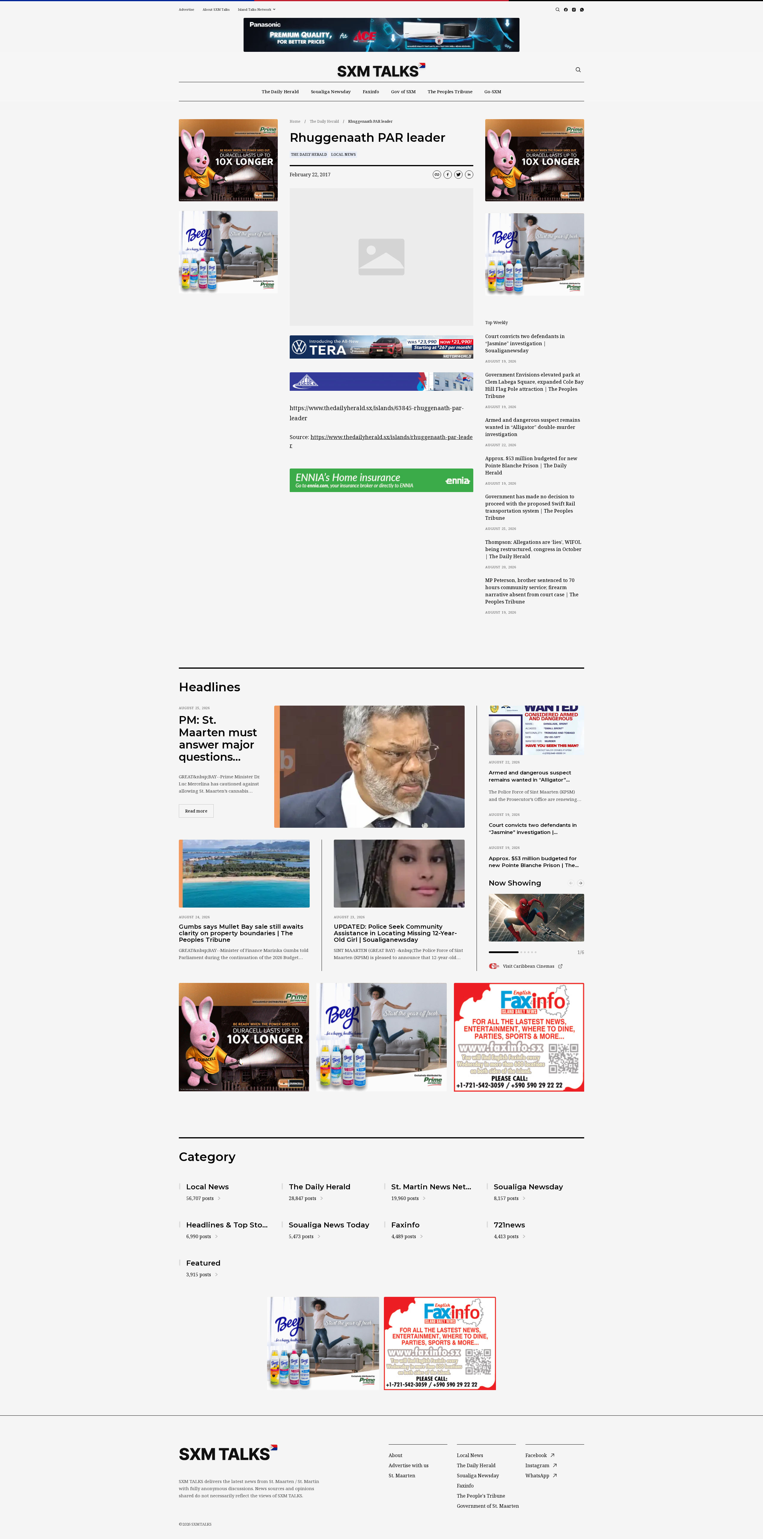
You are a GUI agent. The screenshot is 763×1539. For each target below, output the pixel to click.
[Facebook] (566, 9)
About (395, 1455)
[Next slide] (580, 883)
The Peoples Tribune (450, 91)
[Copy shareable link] (437, 174)
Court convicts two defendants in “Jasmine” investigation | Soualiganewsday (525, 343)
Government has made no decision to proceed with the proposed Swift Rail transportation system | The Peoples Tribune (530, 507)
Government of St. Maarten (488, 1506)
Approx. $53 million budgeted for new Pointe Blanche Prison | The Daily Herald (531, 465)
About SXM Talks (216, 9)
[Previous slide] (571, 883)
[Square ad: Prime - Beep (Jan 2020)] (381, 1037)
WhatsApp (537, 1475)
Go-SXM (492, 91)
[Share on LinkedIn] (469, 174)
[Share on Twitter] (458, 174)
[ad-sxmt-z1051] (228, 252)
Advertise (186, 9)
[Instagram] (574, 9)
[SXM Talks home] (381, 70)
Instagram (537, 1465)
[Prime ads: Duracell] (244, 1037)
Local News (343, 154)
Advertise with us (409, 1465)
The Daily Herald (280, 91)
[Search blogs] (557, 9)
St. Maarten (402, 1475)
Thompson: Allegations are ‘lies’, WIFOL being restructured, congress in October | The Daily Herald (533, 549)
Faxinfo (371, 91)
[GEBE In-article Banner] (381, 381)
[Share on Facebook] (447, 174)
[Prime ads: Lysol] (228, 160)
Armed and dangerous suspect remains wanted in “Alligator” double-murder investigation (532, 427)
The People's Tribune (481, 1496)
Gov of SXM (403, 91)
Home (295, 121)
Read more (199, 811)
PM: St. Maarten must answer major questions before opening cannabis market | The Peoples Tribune (218, 738)
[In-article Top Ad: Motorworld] (381, 347)
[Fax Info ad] (519, 1037)
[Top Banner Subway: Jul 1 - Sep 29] (381, 35)
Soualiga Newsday (331, 91)
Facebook (536, 1455)
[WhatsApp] (582, 9)
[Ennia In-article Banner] (381, 480)
